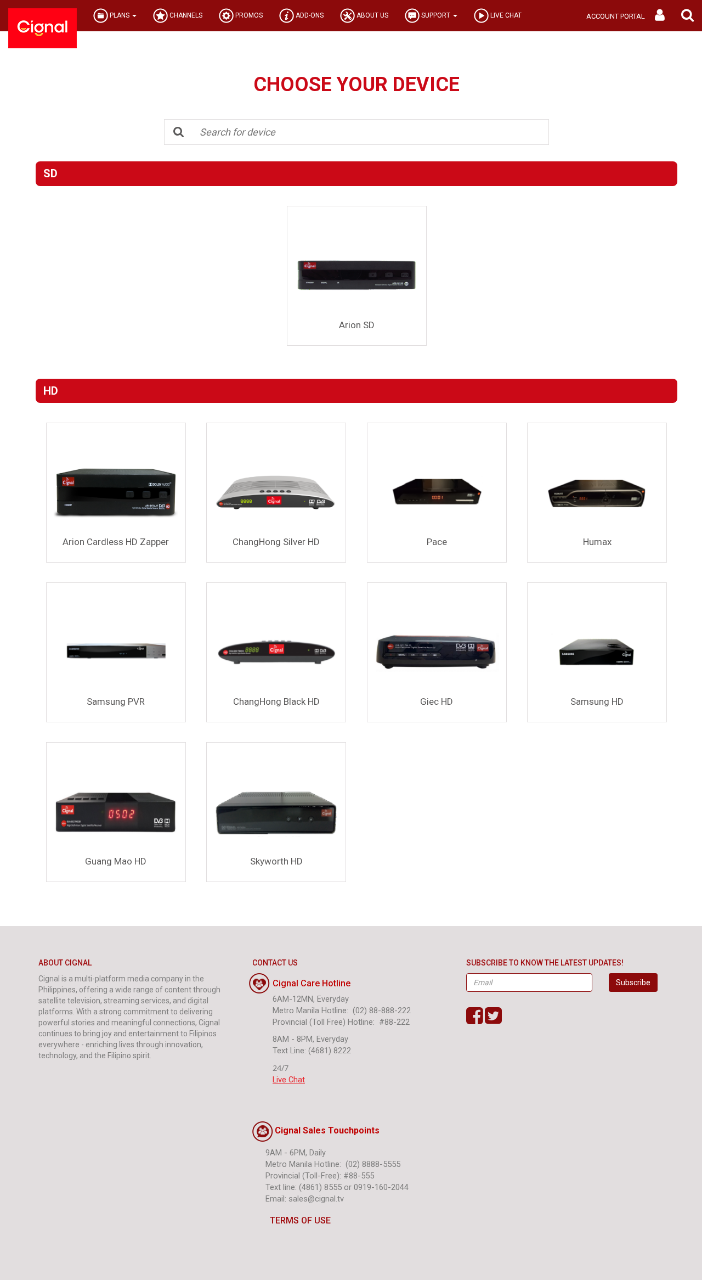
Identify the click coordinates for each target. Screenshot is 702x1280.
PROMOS (248, 15)
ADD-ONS (309, 15)
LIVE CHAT (505, 15)
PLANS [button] (119, 15)
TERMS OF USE (300, 1220)
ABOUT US (371, 15)
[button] (687, 15)
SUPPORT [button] (436, 15)
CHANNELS (185, 15)
